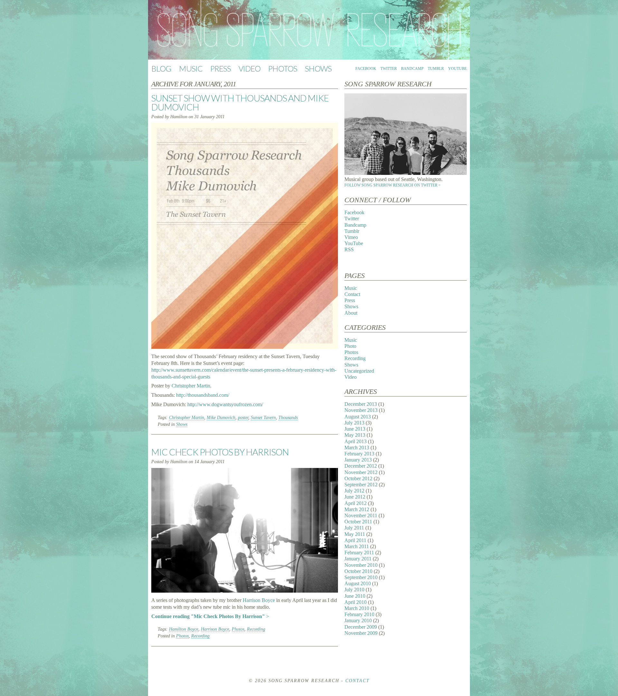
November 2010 (361, 565)
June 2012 (354, 497)
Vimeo (351, 237)
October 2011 (358, 521)
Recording (256, 629)
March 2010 (356, 608)
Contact (352, 294)
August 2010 (357, 583)
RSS (349, 249)
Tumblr (436, 68)
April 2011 (355, 540)
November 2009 (361, 633)
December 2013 (360, 404)
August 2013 (357, 416)
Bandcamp (412, 68)
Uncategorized (359, 371)
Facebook (365, 68)
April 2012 (355, 503)
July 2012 (354, 490)
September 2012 (361, 484)
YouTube (457, 68)
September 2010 (361, 577)
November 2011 (360, 515)
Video (249, 68)
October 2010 (358, 571)
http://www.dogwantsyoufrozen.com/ (225, 404)
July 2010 (354, 589)
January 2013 (358, 459)
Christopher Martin (191, 385)
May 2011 (354, 534)
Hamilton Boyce (183, 629)
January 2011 (357, 558)
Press (220, 68)
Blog (161, 68)
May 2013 (354, 435)
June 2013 (354, 429)
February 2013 (359, 453)
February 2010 (359, 614)
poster (243, 417)
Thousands (288, 417)
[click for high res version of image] (405, 173)
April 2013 (355, 441)
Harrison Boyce (259, 600)
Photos (282, 68)
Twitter (388, 68)
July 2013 (354, 422)
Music (190, 68)
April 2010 (355, 602)
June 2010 (354, 596)
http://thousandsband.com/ (202, 395)
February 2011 (359, 552)
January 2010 (358, 620)
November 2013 (361, 410)
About (350, 313)
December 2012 (360, 466)
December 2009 (360, 627)
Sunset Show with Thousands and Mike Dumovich (240, 102)
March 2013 (356, 447)
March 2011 (356, 546)
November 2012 (361, 472)
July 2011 (354, 527)
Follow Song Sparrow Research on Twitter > (392, 185)
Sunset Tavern (263, 417)
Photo (350, 346)
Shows (318, 68)
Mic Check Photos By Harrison (220, 451)
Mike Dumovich (221, 417)
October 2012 (358, 478)
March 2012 (356, 509)
